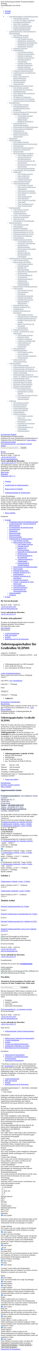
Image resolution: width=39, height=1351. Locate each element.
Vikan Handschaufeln (24, 196)
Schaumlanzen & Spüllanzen (22, 236)
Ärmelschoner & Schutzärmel (23, 90)
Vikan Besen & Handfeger (26, 191)
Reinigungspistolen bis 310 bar (23, 234)
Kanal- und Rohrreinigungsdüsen (24, 419)
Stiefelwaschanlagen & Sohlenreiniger (20, 135)
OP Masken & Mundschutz (22, 97)
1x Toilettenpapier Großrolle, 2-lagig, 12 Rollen (16, 852)
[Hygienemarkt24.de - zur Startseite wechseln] (16, 444)
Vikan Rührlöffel (23, 198)
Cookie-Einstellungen (12, 633)
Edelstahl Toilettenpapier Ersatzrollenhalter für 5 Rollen (19, 914)
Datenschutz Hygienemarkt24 (15, 1055)
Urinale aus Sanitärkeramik (26, 341)
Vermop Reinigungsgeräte (21, 181)
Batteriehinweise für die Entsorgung (17, 639)
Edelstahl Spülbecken (24, 63)
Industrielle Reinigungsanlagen (23, 148)
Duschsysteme (18, 288)
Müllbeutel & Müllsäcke (25, 121)
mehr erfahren (31, 440)
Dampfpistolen (18, 226)
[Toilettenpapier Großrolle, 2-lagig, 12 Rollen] (16, 824)
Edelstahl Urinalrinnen (24, 339)
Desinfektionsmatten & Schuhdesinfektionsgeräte (21, 107)
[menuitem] (21, 11)
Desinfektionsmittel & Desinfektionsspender (23, 16)
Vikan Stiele (21, 202)
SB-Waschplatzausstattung (26, 168)
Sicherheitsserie (22, 328)
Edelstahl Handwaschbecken (26, 318)
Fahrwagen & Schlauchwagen (27, 395)
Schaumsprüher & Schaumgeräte (24, 170)
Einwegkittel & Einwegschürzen (24, 93)
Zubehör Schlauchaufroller (22, 388)
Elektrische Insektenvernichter (23, 71)
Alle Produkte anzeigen (21, 18)
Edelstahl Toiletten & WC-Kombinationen (22, 308)
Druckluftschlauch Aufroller (22, 382)
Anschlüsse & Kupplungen (26, 243)
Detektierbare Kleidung (25, 46)
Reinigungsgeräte (15, 140)
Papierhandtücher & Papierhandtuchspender (21, 124)
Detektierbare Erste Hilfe (25, 45)
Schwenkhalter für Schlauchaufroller (23, 398)
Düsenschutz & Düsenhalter (26, 249)
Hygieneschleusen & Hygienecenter (25, 112)
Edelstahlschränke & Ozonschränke (24, 60)
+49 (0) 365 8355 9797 (8, 457)
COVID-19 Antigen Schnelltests (24, 20)
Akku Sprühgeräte (23, 176)
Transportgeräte (18, 84)
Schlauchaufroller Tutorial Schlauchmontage (19, 1031)
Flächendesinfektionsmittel (22, 28)
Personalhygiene (14, 103)
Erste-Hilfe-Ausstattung (21, 24)
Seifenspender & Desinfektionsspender (20, 132)
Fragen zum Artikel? (11, 779)
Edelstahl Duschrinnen (24, 298)
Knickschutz (21, 421)
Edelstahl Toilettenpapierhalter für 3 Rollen (15, 906)
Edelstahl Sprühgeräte (24, 180)
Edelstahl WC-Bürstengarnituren (23, 269)
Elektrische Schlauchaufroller (23, 384)
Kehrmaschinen (18, 151)
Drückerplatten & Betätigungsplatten (25, 286)
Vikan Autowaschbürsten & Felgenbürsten (26, 188)
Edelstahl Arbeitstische (24, 56)
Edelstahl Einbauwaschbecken (27, 316)
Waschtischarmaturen (20, 350)
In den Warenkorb (7, 831)
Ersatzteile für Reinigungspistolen (23, 252)
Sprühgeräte (17, 172)
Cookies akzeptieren (25, 1345)
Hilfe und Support (11, 635)
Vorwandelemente (19, 348)
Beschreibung (5, 702)
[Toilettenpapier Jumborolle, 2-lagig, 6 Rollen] (16, 826)
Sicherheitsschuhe (19, 82)
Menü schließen (10, 513)
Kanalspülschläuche (19, 406)
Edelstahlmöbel (18, 50)
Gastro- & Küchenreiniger (21, 215)
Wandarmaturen (22, 358)
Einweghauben (18, 95)
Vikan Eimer (21, 195)
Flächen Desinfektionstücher (22, 26)
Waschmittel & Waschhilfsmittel (23, 221)
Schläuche (12, 401)
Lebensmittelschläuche (20, 408)
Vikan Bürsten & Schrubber (26, 193)
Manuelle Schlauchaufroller (22, 386)
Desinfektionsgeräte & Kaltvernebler (25, 144)
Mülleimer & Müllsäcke (21, 114)
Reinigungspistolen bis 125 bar (23, 232)
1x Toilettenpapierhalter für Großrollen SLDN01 (17, 841)
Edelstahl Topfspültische (25, 69)
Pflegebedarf (13, 138)
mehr (32, 707)
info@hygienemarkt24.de (9, 459)
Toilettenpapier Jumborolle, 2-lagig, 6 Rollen (15, 891)
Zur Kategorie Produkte (8, 434)
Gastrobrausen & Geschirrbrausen (24, 73)
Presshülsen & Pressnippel (26, 423)
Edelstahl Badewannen (20, 305)
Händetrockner (22, 273)
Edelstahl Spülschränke (25, 65)
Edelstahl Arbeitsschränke (25, 54)
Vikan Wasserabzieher (24, 206)
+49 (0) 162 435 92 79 (8, 463)
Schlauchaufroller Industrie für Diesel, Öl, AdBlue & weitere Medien (25, 375)
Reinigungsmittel (14, 208)
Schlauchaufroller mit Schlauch (23, 369)
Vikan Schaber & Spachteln (26, 200)
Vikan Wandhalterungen (25, 204)
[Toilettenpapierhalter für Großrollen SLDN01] (16, 822)
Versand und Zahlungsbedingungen (16, 1044)
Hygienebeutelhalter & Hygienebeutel (24, 276)
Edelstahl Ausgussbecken (25, 58)
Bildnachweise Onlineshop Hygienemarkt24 (19, 1038)
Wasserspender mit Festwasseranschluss (20, 360)
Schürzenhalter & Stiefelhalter (23, 129)
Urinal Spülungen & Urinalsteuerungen (24, 344)
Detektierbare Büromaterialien (27, 43)
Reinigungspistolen (15, 223)
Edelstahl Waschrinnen (20, 330)
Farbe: (3, 847)
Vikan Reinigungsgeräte (21, 183)
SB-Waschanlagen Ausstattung (23, 153)
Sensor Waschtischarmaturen (26, 356)
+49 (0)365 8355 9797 (16, 805)
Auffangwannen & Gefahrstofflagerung (20, 212)
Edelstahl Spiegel (23, 266)
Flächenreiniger (18, 146)
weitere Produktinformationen (10, 673)
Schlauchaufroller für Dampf (22, 380)
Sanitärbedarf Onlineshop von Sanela (17, 1046)
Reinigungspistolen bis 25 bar (23, 230)
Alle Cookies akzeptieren (9, 1347)
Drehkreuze (17, 110)
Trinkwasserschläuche (20, 410)
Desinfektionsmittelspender (22, 22)
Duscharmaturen (22, 292)
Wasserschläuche (18, 412)
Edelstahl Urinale (23, 337)
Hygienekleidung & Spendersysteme (21, 86)
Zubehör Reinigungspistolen (22, 240)
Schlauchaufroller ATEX (21, 378)
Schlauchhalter (22, 425)
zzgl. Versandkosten (15, 680)
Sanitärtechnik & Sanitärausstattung (20, 258)
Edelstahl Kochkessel (20, 48)
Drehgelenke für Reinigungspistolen (23, 246)
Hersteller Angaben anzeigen (10, 785)
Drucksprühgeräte (23, 178)
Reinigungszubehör (19, 80)
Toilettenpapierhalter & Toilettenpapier (25, 280)
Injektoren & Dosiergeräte (21, 150)
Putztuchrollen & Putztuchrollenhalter (25, 127)
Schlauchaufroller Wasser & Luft (24, 367)
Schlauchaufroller (15, 363)
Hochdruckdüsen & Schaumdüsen (23, 255)
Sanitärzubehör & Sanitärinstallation (23, 284)
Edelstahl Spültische (24, 67)
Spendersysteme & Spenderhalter (24, 101)
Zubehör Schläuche (19, 414)
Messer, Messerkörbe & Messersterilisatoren (21, 77)
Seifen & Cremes (19, 219)
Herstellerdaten (15, 702)
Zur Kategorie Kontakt (8, 442)
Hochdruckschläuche (20, 405)
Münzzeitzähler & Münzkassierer (23, 302)
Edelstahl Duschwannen (25, 300)
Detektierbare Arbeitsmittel (26, 41)
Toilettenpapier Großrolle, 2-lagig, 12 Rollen (15, 881)
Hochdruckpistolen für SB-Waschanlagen (26, 162)
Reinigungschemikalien (21, 217)
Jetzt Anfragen (5, 628)
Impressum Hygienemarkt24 (14, 1060)
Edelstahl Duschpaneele (25, 296)
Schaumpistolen (18, 238)
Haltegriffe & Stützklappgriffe (27, 271)
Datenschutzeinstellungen (9, 1345)
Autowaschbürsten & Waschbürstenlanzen (24, 158)
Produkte (8, 520)
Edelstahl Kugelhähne (20, 228)
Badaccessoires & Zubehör (22, 262)
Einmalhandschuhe (19, 91)
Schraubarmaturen (23, 431)
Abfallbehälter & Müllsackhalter (22, 119)
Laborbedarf (17, 75)
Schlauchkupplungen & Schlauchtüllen (25, 428)
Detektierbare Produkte (20, 37)
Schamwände (21, 346)
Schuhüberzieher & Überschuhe (23, 99)
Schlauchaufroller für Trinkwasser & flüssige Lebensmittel (25, 372)
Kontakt (7, 597)
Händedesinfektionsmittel (21, 30)
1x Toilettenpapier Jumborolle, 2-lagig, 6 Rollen (16, 864)
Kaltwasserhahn (22, 354)
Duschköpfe (21, 294)
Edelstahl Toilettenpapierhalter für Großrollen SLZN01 (19, 921)
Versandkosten (9, 1066)
